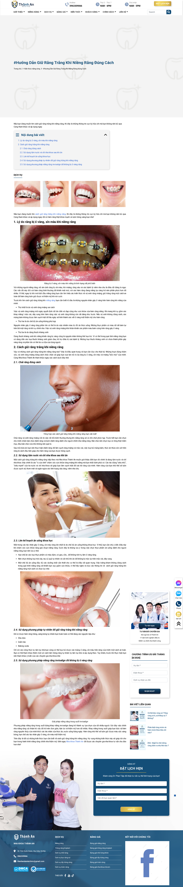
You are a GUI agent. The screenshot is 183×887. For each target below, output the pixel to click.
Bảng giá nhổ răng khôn (99, 853)
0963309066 (22, 856)
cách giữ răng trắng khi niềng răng (50, 214)
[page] (65, 875)
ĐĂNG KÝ (131, 809)
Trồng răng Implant (62, 848)
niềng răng (50, 300)
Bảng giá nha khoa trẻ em (100, 867)
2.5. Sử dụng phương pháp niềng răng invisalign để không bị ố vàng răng (51, 164)
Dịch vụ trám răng (62, 867)
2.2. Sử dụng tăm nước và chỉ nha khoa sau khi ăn (41, 152)
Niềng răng (59, 843)
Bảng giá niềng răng (98, 843)
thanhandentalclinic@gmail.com (30, 861)
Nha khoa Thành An (74, 741)
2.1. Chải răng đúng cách (30, 148)
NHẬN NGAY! (150, 691)
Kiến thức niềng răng (32, 69)
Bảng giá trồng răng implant (101, 848)
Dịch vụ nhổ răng (61, 853)
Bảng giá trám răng (97, 862)
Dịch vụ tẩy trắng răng (63, 862)
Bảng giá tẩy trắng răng (99, 858)
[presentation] (14, 194)
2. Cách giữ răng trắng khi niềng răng (33, 144)
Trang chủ (18, 69)
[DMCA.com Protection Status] (22, 869)
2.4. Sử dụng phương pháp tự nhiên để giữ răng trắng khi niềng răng (49, 160)
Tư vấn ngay (149, 626)
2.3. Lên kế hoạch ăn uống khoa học (35, 156)
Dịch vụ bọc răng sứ (62, 858)
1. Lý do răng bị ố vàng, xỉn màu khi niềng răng (37, 140)
